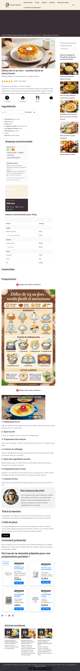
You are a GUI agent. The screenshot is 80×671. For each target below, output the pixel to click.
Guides (37, 2)
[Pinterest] (9, 615)
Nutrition (52, 2)
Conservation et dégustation (32, 7)
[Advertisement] (40, 22)
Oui (30, 668)
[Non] (78, 667)
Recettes (44, 2)
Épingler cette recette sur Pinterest (30, 284)
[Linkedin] (13, 615)
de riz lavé (12, 119)
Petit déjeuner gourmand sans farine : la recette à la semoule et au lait (69, 117)
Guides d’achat (28, 2)
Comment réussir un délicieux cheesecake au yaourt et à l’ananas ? (11, 642)
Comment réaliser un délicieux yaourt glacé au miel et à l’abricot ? (28, 642)
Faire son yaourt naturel (27, 650)
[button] (73, 5)
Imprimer (5, 535)
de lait (8, 124)
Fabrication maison (63, 2)
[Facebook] (2, 615)
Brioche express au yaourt (67, 154)
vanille (6, 133)
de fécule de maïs (16, 126)
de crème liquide (12, 135)
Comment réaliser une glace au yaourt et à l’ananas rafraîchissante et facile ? (45, 642)
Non (34, 668)
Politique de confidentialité (44, 668)
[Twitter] (6, 615)
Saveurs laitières (15, 5)
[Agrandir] (53, 291)
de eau (9, 121)
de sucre (12, 131)
